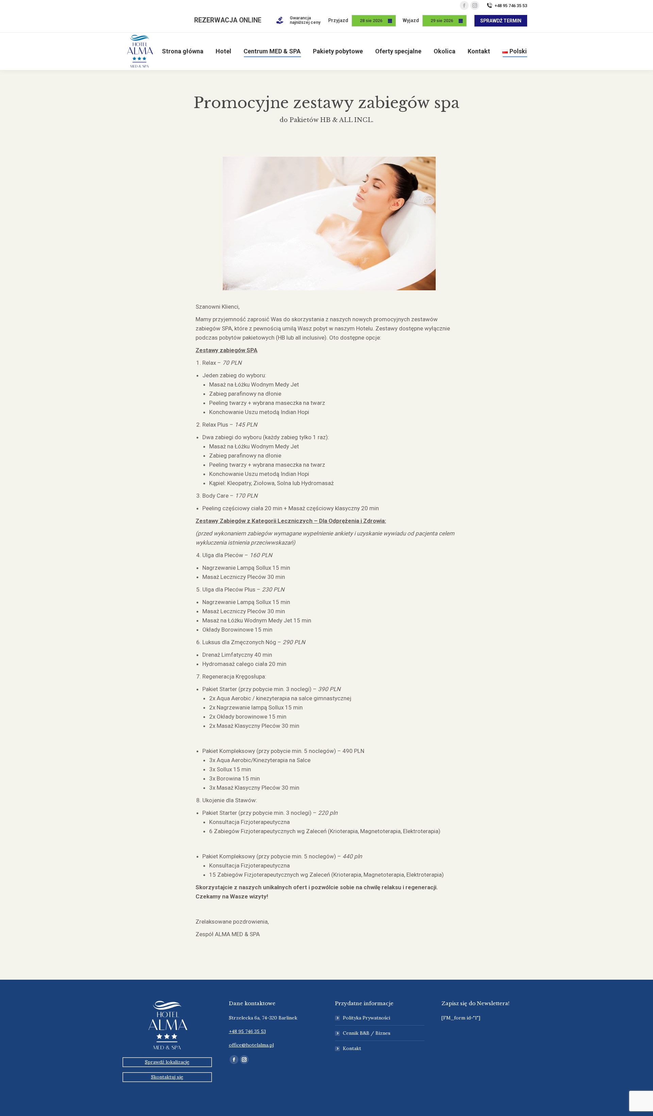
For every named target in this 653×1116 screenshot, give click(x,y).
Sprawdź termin (500, 20)
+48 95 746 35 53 (511, 5)
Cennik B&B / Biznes (366, 1033)
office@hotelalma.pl (251, 1045)
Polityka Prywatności (366, 1018)
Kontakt (352, 1048)
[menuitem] (183, 51)
